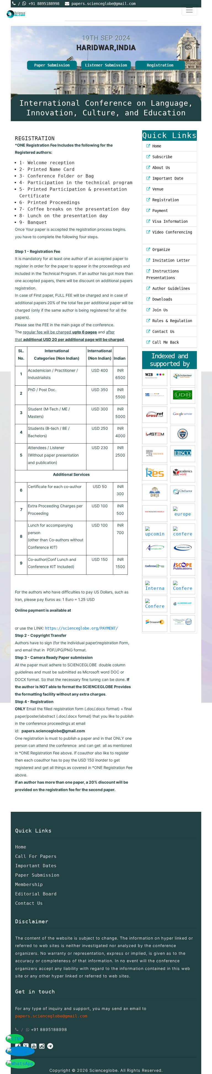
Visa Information (169, 221)
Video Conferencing (171, 232)
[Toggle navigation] (189, 9)
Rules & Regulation (171, 321)
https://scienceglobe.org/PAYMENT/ (81, 628)
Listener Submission (106, 65)
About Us (160, 167)
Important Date (166, 178)
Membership (29, 884)
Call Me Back (164, 342)
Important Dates (36, 865)
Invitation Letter (170, 260)
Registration (160, 65)
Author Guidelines (170, 288)
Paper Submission (52, 65)
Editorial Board (36, 894)
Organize (160, 249)
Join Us (159, 310)
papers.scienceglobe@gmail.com (103, 3)
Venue (156, 189)
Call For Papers (36, 856)
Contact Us (162, 331)
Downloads (161, 299)
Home (155, 146)
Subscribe (161, 157)
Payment (159, 210)
